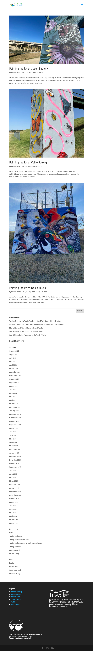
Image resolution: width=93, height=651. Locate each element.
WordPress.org (14, 574)
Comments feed (15, 570)
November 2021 (15, 375)
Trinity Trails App (15, 536)
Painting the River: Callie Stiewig (28, 162)
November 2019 (15, 460)
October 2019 (14, 463)
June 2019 (13, 474)
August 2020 (13, 428)
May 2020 (12, 439)
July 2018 (12, 506)
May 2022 (12, 361)
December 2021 (15, 372)
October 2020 (14, 421)
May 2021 (12, 397)
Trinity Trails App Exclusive (19, 540)
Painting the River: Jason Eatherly (28, 68)
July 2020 (12, 432)
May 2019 (12, 478)
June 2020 (13, 435)
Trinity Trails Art (38, 72)
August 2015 (13, 523)
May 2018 (12, 513)
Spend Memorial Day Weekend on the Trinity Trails (27, 335)
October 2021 (14, 379)
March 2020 (13, 446)
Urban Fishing (16, 599)
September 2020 (15, 425)
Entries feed (13, 566)
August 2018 (13, 502)
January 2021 (14, 411)
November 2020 (15, 418)
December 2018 (15, 492)
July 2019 (12, 470)
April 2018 (13, 516)
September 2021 (15, 383)
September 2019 (15, 467)
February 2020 (14, 449)
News (33, 292)
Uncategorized (14, 550)
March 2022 (13, 369)
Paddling (14, 602)
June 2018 (13, 509)
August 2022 (13, 354)
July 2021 (12, 390)
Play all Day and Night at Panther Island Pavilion (26, 328)
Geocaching (15, 604)
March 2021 (13, 404)
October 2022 (14, 351)
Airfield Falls (15, 597)
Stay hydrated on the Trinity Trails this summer (26, 331)
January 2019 (14, 488)
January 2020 (14, 453)
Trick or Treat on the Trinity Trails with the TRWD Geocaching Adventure (35, 321)
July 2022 (12, 358)
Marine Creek (16, 594)
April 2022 (13, 365)
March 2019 (13, 481)
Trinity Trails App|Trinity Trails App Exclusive (25, 543)
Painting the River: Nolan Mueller (28, 288)
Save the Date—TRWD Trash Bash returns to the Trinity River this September (36, 324)
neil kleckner (16, 72)
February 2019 (14, 484)
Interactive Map (16, 592)
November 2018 (15, 495)
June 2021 (13, 393)
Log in (11, 563)
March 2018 (13, 520)
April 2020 (13, 442)
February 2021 (14, 407)
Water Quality (14, 554)
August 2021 (13, 386)
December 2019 (15, 456)
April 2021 (13, 400)
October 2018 (14, 499)
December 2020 (15, 414)
